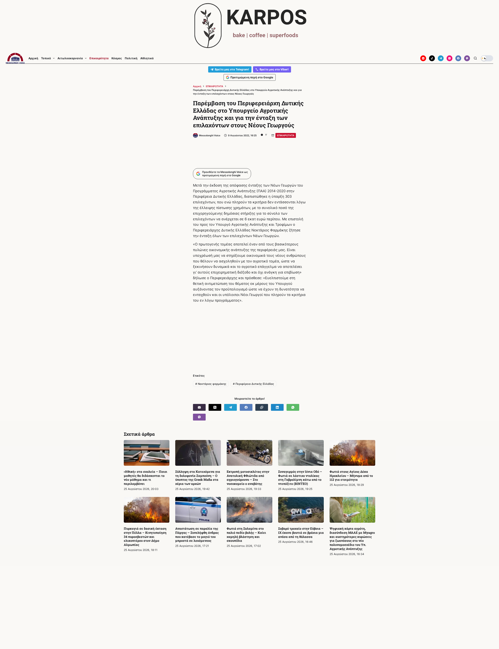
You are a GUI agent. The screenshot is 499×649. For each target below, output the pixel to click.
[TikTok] (432, 58)
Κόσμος (116, 58)
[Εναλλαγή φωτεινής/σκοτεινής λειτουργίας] (487, 58)
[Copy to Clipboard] (261, 407)
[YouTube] (423, 58)
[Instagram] (449, 58)
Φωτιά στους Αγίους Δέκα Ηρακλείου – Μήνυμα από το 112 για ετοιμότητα (351, 475)
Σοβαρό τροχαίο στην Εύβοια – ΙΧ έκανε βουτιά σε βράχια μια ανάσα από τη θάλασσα (301, 532)
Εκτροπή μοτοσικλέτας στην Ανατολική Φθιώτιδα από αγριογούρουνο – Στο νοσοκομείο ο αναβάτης (248, 477)
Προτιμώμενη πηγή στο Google (251, 77)
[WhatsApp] (293, 407)
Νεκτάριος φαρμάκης (210, 383)
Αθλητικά (147, 58)
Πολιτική (131, 58)
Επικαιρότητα (99, 58)
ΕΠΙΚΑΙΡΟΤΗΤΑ (285, 135)
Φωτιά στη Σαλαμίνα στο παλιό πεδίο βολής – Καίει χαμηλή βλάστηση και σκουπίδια (246, 534)
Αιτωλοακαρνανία (70, 58)
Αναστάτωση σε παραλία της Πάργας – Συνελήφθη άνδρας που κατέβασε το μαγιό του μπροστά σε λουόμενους (197, 534)
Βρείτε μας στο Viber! (274, 69)
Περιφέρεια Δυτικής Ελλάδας (253, 383)
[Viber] (467, 58)
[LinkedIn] (277, 407)
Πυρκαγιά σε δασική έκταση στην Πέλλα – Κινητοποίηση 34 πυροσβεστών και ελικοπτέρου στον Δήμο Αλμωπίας (145, 536)
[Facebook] (458, 58)
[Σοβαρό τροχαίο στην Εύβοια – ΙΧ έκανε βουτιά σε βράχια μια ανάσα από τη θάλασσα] (301, 510)
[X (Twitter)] (215, 407)
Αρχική (33, 58)
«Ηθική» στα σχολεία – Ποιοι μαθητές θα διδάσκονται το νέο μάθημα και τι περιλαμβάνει (145, 477)
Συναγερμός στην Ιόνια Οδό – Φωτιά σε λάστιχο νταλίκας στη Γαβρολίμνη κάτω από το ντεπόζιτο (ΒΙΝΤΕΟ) (300, 477)
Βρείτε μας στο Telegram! (232, 69)
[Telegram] (441, 58)
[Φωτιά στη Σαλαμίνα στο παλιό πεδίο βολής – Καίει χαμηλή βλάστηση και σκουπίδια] (249, 510)
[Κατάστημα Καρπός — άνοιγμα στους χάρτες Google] (249, 25)
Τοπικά (46, 58)
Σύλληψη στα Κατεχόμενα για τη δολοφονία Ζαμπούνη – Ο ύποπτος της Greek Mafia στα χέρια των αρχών (197, 477)
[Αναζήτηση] (475, 58)
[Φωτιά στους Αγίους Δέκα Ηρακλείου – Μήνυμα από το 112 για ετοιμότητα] (352, 453)
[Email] (199, 407)
